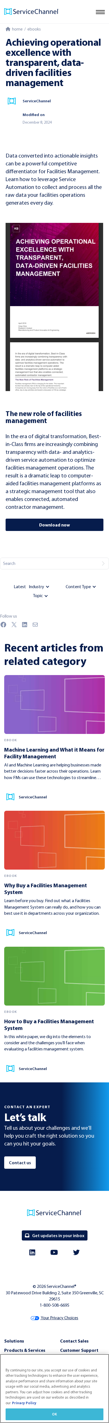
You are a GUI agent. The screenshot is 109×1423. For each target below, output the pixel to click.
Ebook (10, 740)
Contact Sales (74, 1341)
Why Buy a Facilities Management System (45, 888)
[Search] (103, 563)
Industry (36, 586)
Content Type (78, 586)
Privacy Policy (24, 1403)
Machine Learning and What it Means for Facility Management (54, 753)
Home (16, 29)
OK (54, 1414)
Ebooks (34, 29)
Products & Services (24, 1350)
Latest (20, 586)
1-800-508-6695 (54, 1305)
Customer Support (79, 1350)
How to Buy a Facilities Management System (49, 1024)
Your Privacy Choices (59, 1317)
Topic (38, 595)
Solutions (14, 1341)
